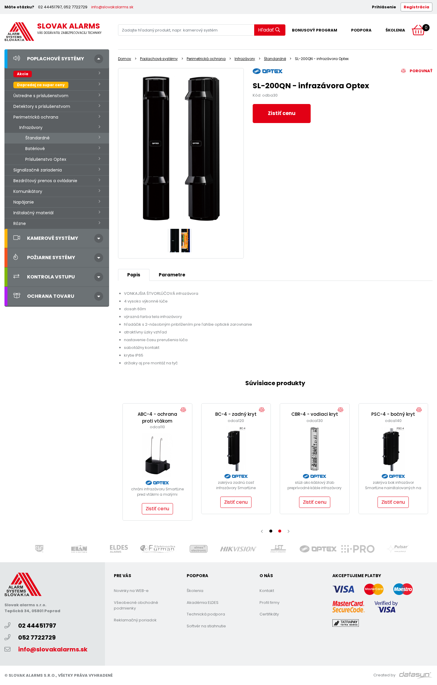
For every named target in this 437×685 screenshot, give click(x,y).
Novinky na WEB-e (131, 590)
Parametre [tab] (172, 275)
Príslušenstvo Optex (45, 159)
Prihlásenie (384, 7)
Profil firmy (269, 602)
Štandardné (37, 138)
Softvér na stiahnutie (206, 626)
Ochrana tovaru (50, 296)
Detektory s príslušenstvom (41, 106)
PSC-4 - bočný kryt (393, 414)
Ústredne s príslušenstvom (40, 96)
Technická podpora (206, 614)
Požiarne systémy (51, 257)
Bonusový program (314, 30)
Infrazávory (31, 127)
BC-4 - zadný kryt (236, 414)
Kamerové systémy (52, 238)
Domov (124, 58)
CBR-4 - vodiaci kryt (314, 414)
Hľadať (266, 29)
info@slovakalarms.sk (112, 7)
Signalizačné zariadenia (37, 170)
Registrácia (416, 7)
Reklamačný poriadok (135, 620)
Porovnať (421, 71)
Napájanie (23, 202)
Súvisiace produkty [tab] (275, 383)
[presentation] (262, 531)
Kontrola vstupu (51, 276)
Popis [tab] (133, 275)
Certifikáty (269, 614)
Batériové (35, 149)
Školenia (395, 30)
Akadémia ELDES (202, 602)
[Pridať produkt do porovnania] (184, 410)
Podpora (361, 30)
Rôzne (19, 223)
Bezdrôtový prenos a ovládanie (45, 181)
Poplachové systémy (55, 58)
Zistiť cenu (281, 113)
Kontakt (267, 590)
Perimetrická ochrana (35, 117)
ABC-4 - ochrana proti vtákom (157, 417)
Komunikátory (27, 191)
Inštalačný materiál (33, 213)
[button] (270, 531)
